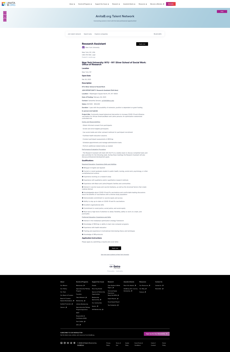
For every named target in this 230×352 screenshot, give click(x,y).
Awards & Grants (128, 4)
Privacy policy (110, 271)
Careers (62, 307)
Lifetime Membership (82, 304)
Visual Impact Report (113, 302)
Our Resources (143, 285)
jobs (88, 34)
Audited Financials (65, 304)
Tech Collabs (79, 321)
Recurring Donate (97, 289)
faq (222, 11)
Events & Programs (84, 4)
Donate (94, 285)
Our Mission (63, 285)
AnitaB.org (80, 345)
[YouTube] (68, 343)
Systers (94, 306)
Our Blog (142, 289)
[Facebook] (5, 16)
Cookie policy (119, 271)
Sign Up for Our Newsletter (155, 334)
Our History (63, 289)
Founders (79, 294)
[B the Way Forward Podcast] (74, 343)
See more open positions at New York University (115, 254)
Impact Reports (112, 298)
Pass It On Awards (129, 285)
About (71, 4)
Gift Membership (96, 309)
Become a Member (156, 4)
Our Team (63, 292)
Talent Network (80, 297)
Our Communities (97, 303)
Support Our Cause (101, 4)
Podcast (141, 292)
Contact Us (158, 285)
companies (101, 34)
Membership (79, 301)
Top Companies (112, 305)
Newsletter (158, 289)
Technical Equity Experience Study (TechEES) (112, 293)
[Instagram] (5, 12)
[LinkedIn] (5, 20)
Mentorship (79, 285)
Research (115, 4)
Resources (142, 4)
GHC (77, 325)
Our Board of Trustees (66, 295)
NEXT (77, 313)
